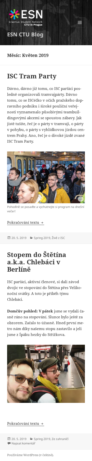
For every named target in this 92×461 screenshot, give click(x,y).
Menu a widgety (80, 27)
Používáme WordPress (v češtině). (30, 455)
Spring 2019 (42, 238)
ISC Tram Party (31, 76)
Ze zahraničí (60, 439)
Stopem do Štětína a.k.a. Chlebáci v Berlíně (36, 262)
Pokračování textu (25, 222)
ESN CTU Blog (25, 34)
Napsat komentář (23, 443)
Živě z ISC (58, 238)
